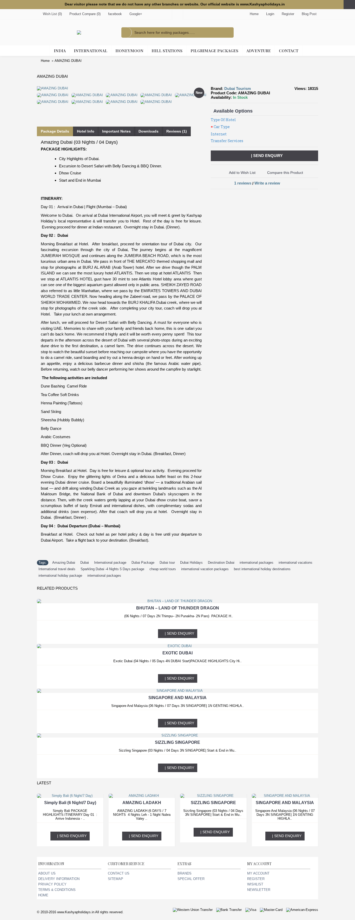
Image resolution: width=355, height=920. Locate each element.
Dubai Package (143, 562)
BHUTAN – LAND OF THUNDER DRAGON (177, 608)
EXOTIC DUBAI (177, 653)
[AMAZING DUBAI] (54, 93)
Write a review (267, 183)
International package (110, 562)
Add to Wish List (242, 172)
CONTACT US (118, 873)
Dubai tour (167, 562)
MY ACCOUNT (258, 873)
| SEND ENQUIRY (267, 155)
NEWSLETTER (258, 890)
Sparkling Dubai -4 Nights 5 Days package (112, 569)
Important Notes (116, 131)
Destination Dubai (221, 562)
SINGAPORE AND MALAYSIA (177, 697)
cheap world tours (162, 569)
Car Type (222, 126)
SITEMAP (115, 879)
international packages (256, 562)
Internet (219, 134)
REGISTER (256, 879)
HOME (43, 895)
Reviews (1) (176, 131)
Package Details (55, 131)
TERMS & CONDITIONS (57, 890)
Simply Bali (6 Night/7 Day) (70, 802)
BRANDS (185, 873)
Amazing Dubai (63, 562)
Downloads (149, 131)
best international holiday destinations (262, 569)
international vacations (295, 562)
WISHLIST (255, 884)
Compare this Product (285, 172)
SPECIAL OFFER (191, 879)
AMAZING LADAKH (141, 802)
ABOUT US (47, 873)
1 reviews (242, 183)
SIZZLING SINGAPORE (177, 742)
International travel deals (56, 569)
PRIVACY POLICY (52, 884)
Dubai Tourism (237, 88)
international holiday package (60, 575)
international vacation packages (205, 569)
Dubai (84, 562)
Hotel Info (85, 131)
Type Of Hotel (223, 119)
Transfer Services (227, 140)
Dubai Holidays (191, 562)
